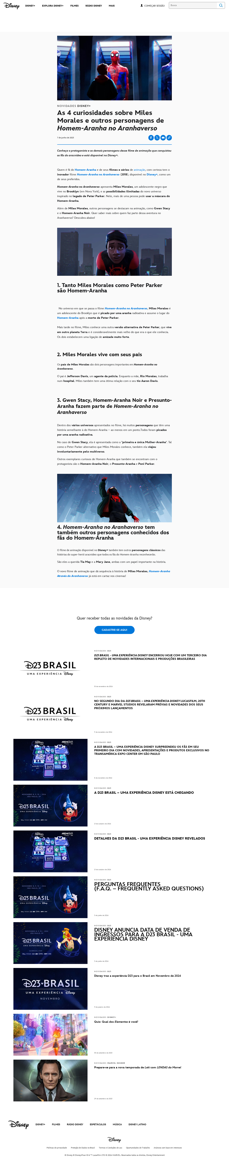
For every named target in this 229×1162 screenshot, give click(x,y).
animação (139, 170)
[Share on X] (157, 137)
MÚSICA (117, 1124)
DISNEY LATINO (137, 1124)
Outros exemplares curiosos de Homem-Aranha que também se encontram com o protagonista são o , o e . (107, 462)
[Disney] (11, 6)
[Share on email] (163, 137)
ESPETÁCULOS (98, 1124)
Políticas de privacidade (57, 1148)
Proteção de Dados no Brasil (83, 1148)
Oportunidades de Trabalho (138, 1148)
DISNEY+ (40, 1124)
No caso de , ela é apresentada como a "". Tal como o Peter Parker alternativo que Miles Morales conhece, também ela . (114, 447)
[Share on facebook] (151, 137)
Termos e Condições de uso (110, 1148)
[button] (156, 6)
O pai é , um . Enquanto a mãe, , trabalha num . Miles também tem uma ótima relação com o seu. (112, 379)
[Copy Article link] (169, 137)
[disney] (18, 1125)
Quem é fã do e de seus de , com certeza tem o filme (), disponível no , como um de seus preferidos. (113, 174)
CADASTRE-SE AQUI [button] (114, 630)
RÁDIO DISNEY (75, 1124)
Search (221, 5)
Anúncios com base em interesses (168, 1148)
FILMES (56, 1124)
